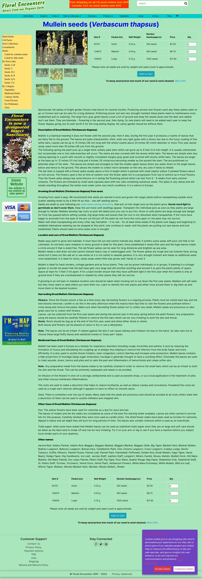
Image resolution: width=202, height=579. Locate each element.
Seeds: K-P (9, 75)
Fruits (55, 16)
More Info (180, 80)
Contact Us (33, 543)
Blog (169, 16)
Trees (6, 107)
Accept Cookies (162, 569)
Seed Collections (10, 43)
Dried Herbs (28, 16)
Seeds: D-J (9, 72)
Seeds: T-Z (9, 82)
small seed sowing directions (97, 204)
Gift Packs (7, 40)
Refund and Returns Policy (33, 564)
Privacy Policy (34, 547)
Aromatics (92, 16)
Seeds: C (8, 68)
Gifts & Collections (71, 16)
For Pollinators (11, 104)
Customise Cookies (184, 569)
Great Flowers (11, 100)
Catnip (140, 16)
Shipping (34, 561)
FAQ (33, 554)
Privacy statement (122, 573)
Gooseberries (8, 47)
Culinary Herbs (11, 97)
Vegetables (124, 16)
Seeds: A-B (9, 65)
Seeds (43, 16)
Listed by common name (16, 54)
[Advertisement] (16, 267)
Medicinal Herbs (12, 93)
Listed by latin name (13, 58)
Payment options (33, 550)
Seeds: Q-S (9, 79)
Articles (155, 16)
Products (107, 16)
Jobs (33, 557)
